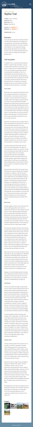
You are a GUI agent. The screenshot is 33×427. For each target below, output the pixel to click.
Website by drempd (16, 425)
